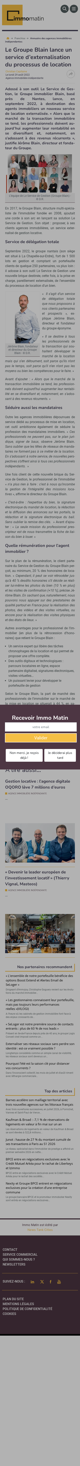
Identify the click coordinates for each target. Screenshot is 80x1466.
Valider (40, 737)
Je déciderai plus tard (60, 755)
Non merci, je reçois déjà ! (24, 755)
